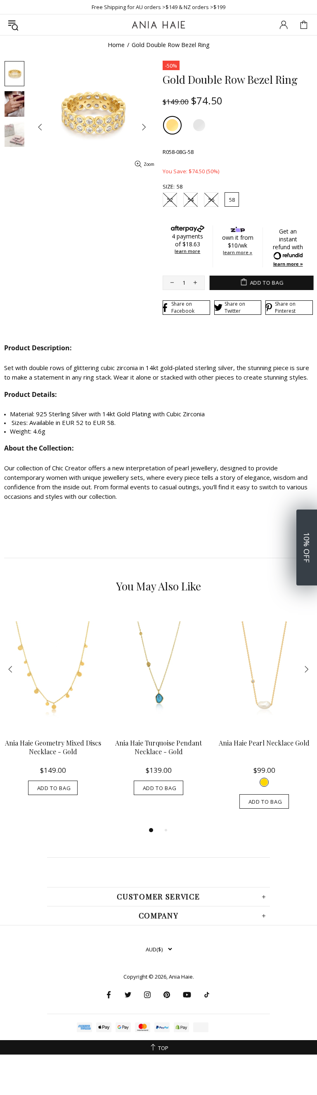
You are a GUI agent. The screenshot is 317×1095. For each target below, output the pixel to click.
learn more (187, 251)
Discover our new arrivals (159, 7)
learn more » (237, 252)
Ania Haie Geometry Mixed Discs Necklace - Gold (53, 747)
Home (116, 45)
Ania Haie (181, 976)
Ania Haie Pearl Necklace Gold (264, 743)
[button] (306, 547)
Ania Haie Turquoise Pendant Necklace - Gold (158, 747)
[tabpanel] (53, 710)
